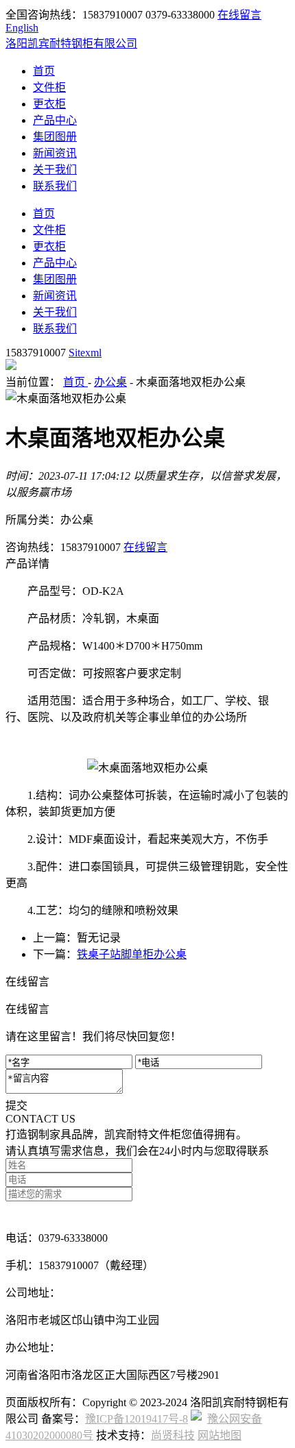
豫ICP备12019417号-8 (136, 1419)
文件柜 (49, 87)
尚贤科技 (173, 1435)
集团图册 (55, 137)
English (21, 28)
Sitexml (85, 352)
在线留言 (239, 15)
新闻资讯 (55, 153)
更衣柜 (49, 104)
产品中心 (55, 120)
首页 (44, 71)
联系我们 (55, 186)
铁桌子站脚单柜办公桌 (132, 954)
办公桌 (110, 382)
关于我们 (55, 169)
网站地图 (219, 1435)
